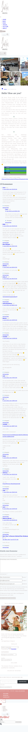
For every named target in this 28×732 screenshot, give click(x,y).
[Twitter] (3, 717)
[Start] (2, 89)
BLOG (4, 21)
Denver (4, 179)
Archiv (3, 658)
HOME (4, 19)
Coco (4, 187)
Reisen (17, 179)
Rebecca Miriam (7, 518)
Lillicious (5, 472)
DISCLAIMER (5, 693)
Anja (4, 490)
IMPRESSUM (5, 695)
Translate (13, 649)
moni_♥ (5, 277)
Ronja (4, 456)
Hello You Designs (20, 690)
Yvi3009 (5, 336)
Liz (3, 399)
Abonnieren (22, 681)
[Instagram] (1, 32)
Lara (4, 507)
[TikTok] (8, 717)
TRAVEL (5, 24)
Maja (4, 224)
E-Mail (24, 580)
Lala (4, 376)
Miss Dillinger (6, 244)
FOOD (4, 23)
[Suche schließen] (1, 720)
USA (26, 179)
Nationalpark (10, 179)
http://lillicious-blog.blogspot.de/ (11, 483)
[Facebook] (1, 717)
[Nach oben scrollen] (1, 701)
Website (24, 584)
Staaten (21, 179)
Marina (5, 318)
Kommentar (3, 574)
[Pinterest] (3, 32)
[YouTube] (4, 32)
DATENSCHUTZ (6, 697)
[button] (7, 167)
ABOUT (5, 28)
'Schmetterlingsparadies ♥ (10, 296)
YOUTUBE (5, 26)
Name (24, 577)
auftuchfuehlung (7, 303)
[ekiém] (5, 265)
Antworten (6, 207)
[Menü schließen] (1, 704)
